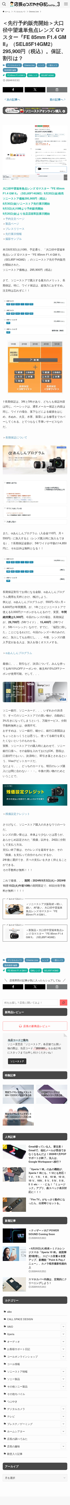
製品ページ (12, 223)
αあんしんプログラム (18, 653)
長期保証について (16, 437)
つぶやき (12, 1401)
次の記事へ (13, 99)
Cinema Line (29, 65)
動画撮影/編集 (10, 70)
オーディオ (13, 1341)
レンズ (41, 65)
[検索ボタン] (4, 4)
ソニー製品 (13, 1379)
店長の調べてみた (17, 1439)
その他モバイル (16, 1394)
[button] (13, 89)
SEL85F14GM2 (47, 75)
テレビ (11, 1416)
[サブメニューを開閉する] (63, 1326)
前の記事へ (56, 99)
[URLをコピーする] (57, 89)
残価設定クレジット (17, 814)
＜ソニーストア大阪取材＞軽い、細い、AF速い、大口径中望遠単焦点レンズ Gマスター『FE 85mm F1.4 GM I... (45, 909)
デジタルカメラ (13, 65)
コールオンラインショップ (22, 1356)
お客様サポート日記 (18, 1349)
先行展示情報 (13, 234)
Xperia (10, 1334)
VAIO (10, 1326)
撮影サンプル (13, 239)
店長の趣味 (13, 1446)
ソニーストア (17, 1061)
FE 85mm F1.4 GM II (16, 75)
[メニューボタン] (66, 4)
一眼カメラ (52, 65)
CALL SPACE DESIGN (20, 1319)
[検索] (63, 1003)
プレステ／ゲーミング (20, 1424)
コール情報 (13, 1364)
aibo (9, 1311)
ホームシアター (16, 1431)
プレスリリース (14, 229)
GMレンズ (33, 75)
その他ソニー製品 (17, 1386)
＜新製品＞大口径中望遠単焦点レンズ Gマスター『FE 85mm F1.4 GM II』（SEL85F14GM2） (45, 933)
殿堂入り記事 (14, 1454)
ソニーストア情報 (17, 1371)
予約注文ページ (14, 219)
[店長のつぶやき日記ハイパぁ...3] (35, 4)
